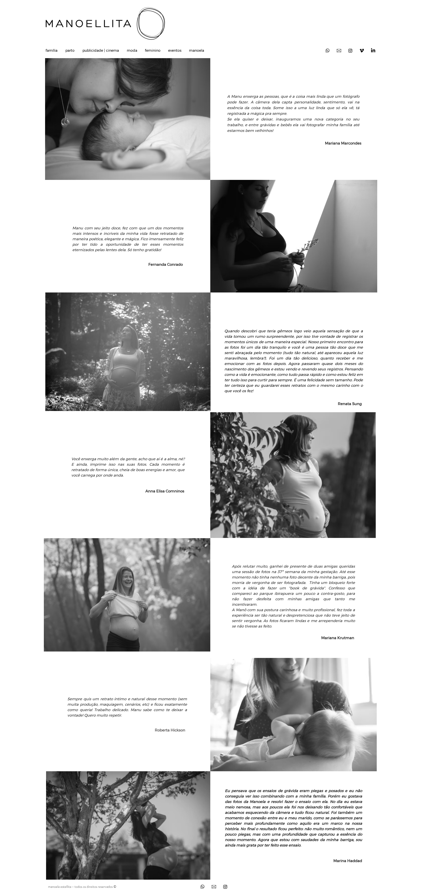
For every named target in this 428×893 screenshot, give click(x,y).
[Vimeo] (361, 50)
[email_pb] (213, 886)
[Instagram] (350, 50)
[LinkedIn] (373, 50)
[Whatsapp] (327, 50)
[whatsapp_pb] (202, 886)
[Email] (339, 50)
